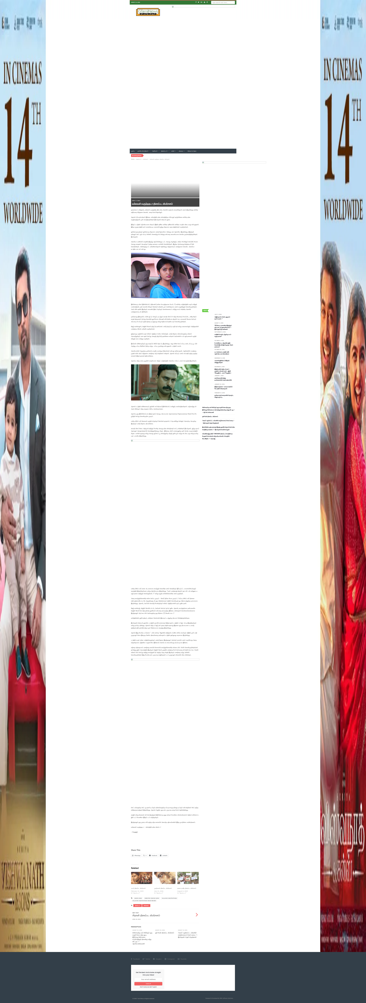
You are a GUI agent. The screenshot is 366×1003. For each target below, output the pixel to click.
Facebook (136, 959)
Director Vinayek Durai (152, 898)
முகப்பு (133, 151)
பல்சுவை (181, 151)
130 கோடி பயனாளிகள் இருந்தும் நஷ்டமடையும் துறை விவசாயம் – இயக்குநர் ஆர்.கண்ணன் (223, 327)
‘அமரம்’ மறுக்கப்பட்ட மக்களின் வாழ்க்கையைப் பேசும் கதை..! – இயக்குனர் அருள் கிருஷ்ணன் (188, 935)
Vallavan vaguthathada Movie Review (144, 900)
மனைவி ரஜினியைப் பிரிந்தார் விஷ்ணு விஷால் (222, 361)
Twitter (147, 959)
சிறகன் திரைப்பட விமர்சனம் (146, 915)
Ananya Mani (138, 898)
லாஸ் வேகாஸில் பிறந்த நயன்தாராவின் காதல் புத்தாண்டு (223, 379)
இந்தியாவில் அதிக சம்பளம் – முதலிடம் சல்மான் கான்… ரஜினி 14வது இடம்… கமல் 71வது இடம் (223, 371)
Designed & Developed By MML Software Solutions (219, 998)
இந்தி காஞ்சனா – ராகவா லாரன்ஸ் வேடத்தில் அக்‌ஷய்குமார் (223, 388)
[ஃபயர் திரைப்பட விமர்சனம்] (141, 878)
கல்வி (173, 151)
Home (132, 159)
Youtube (183, 959)
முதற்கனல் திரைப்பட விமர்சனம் (163, 888)
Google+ (158, 959)
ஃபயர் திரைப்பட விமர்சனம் (138, 888)
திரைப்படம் (164, 151)
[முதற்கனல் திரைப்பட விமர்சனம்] (164, 878)
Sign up (148, 984)
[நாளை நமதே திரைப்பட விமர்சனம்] (188, 878)
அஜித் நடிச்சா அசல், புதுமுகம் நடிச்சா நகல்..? (222, 318)
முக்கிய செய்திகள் (143, 151)
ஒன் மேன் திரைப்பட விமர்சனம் (164, 933)
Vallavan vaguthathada (169, 898)
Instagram (171, 959)
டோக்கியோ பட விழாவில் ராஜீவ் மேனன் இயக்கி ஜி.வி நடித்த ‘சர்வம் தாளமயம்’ (224, 345)
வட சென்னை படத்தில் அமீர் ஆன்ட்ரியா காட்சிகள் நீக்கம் (222, 353)
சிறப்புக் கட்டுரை (192, 151)
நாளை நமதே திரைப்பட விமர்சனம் (186, 888)
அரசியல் (154, 151)
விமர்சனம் (145, 159)
